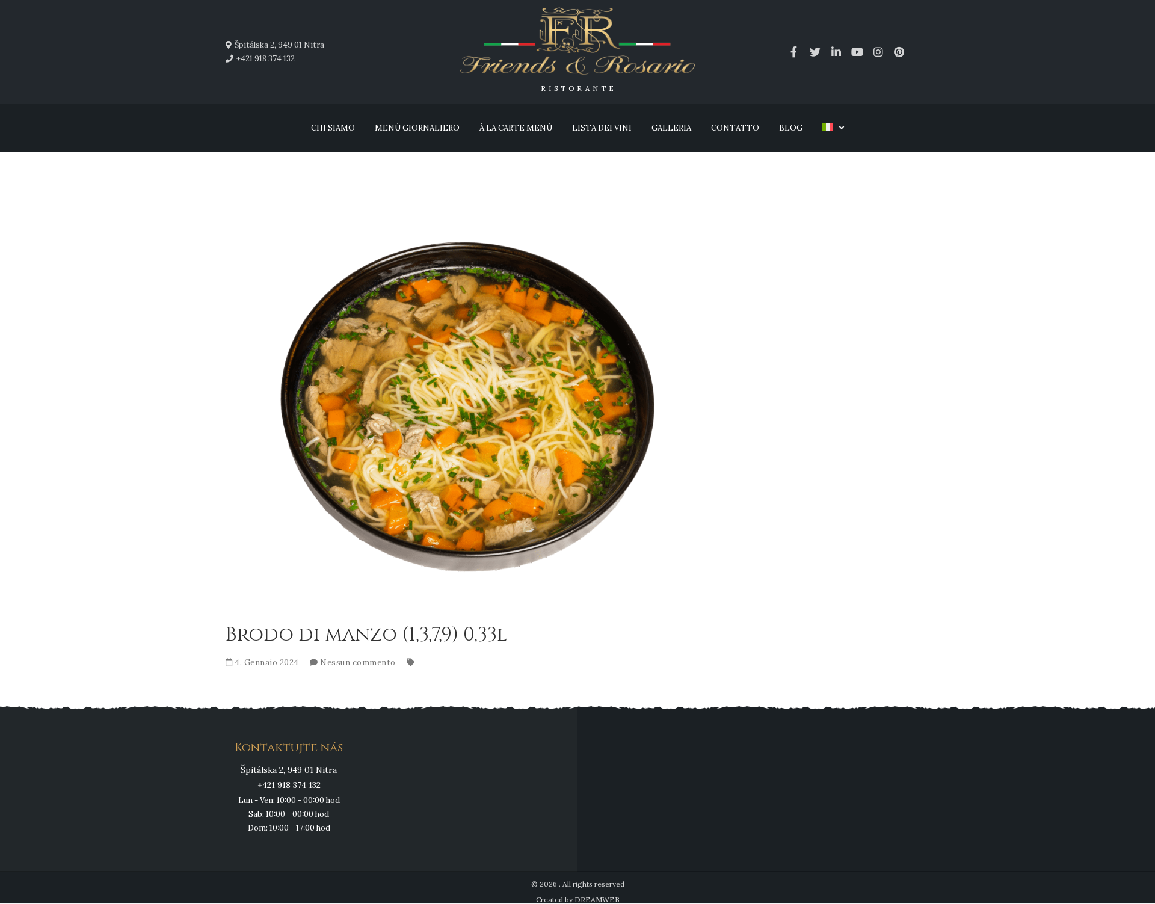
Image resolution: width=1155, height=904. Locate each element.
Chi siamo (333, 128)
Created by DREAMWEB (578, 899)
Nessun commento (358, 662)
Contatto (735, 128)
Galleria (671, 128)
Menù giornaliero (417, 128)
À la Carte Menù (515, 128)
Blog (790, 128)
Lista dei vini (602, 128)
